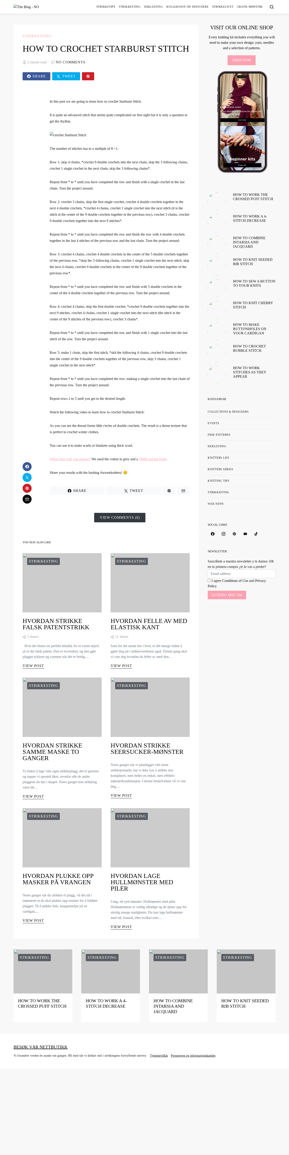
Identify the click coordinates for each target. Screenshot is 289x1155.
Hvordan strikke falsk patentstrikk (56, 624)
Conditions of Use (235, 581)
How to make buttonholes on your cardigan (249, 329)
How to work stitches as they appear (249, 372)
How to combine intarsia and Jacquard (249, 242)
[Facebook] (213, 534)
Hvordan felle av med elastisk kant (149, 624)
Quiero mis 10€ (227, 595)
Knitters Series (220, 469)
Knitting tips (218, 480)
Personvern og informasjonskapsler (193, 1055)
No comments (70, 62)
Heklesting (153, 6)
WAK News (216, 503)
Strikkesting (130, 6)
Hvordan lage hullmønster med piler (142, 882)
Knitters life (218, 457)
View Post (33, 666)
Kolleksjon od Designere (187, 6)
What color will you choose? (70, 459)
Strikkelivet (222, 6)
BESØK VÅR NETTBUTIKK (41, 1046)
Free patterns (219, 434)
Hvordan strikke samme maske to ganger (52, 752)
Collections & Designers (228, 411)
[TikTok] (256, 534)
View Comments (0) (120, 517)
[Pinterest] (234, 534)
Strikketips (105, 6)
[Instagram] (223, 534)
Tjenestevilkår (159, 1055)
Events (213, 423)
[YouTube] (245, 534)
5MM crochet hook (152, 459)
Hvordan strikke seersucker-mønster (147, 748)
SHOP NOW (241, 60)
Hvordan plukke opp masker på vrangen (58, 879)
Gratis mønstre (250, 6)
